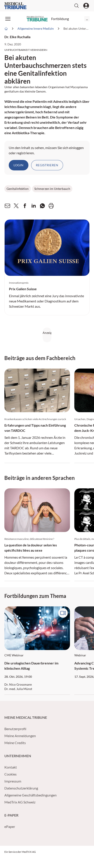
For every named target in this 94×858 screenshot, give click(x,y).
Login (19, 165)
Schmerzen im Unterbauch (52, 188)
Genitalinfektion (18, 188)
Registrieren (47, 165)
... (87, 19)
